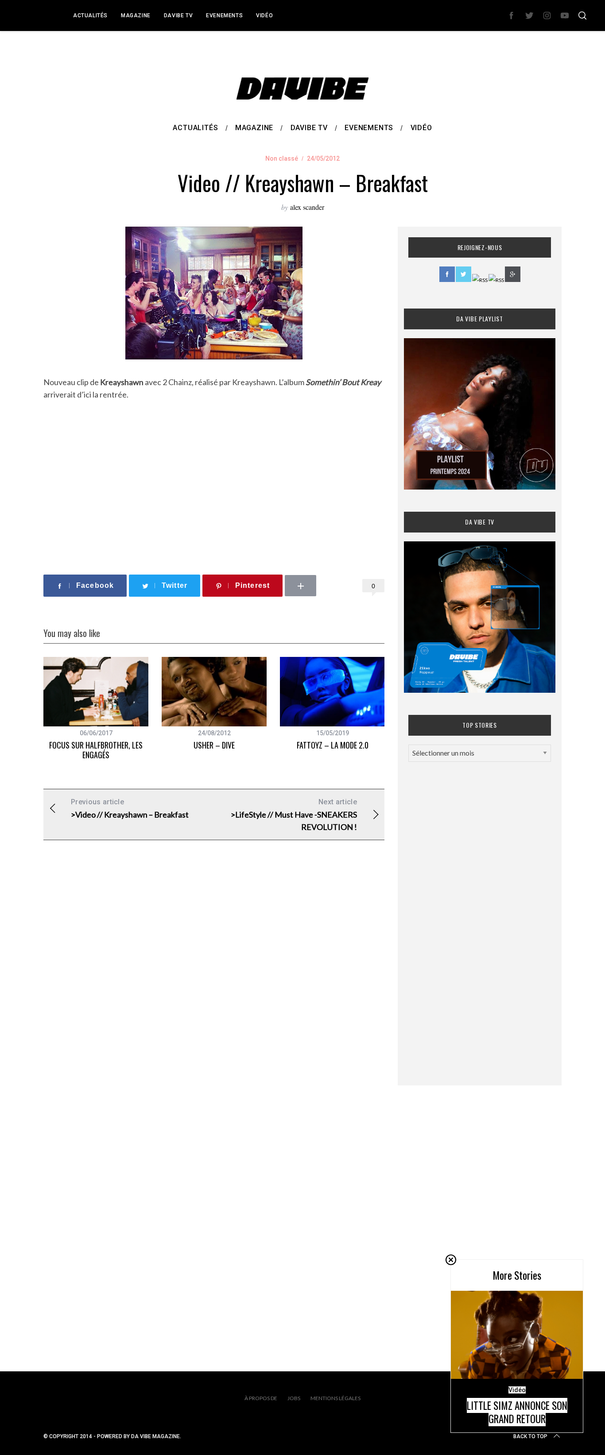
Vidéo (264, 15)
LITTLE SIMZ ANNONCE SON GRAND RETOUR (517, 1412)
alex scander (307, 207)
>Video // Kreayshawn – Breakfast (130, 808)
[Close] (451, 1259)
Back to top (530, 1436)
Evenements (224, 15)
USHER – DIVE (214, 745)
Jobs (293, 1398)
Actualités (90, 15)
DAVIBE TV (178, 15)
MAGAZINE (136, 15)
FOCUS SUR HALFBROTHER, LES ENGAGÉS (96, 750)
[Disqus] (213, 989)
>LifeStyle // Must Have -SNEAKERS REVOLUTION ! (294, 815)
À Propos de (260, 1398)
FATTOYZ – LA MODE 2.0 (332, 745)
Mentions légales (335, 1398)
